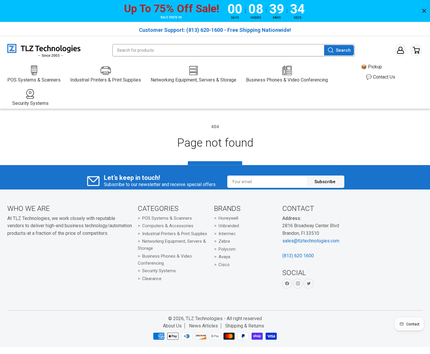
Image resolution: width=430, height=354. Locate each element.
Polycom (227, 249)
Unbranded (229, 225)
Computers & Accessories (167, 225)
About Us (172, 326)
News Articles (203, 326)
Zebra (224, 241)
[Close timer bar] (424, 10)
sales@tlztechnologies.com (310, 241)
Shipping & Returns (244, 326)
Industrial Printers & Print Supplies (174, 233)
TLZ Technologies (204, 318)
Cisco (224, 264)
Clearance (151, 278)
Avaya (224, 256)
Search (343, 50)
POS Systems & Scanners (167, 218)
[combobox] (233, 50)
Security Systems (159, 270)
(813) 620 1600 (298, 255)
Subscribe (325, 181)
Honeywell (228, 218)
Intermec (227, 233)
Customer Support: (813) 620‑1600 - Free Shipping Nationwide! (215, 30)
